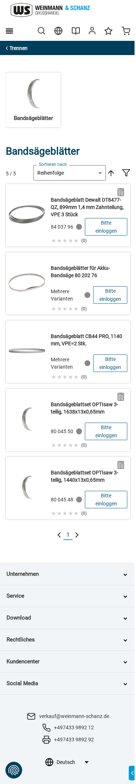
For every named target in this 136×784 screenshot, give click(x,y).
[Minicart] (125, 32)
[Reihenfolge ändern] (110, 173)
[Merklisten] (108, 34)
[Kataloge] (76, 33)
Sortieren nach (53, 164)
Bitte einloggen (106, 227)
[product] (68, 215)
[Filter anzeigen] (126, 173)
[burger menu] (9, 31)
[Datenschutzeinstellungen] (13, 770)
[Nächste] (77, 535)
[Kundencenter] (92, 32)
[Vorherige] (59, 535)
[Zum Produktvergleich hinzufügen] (121, 192)
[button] (69, 240)
